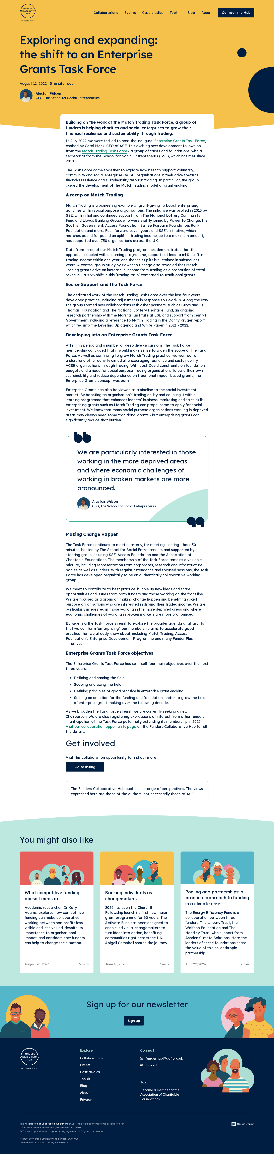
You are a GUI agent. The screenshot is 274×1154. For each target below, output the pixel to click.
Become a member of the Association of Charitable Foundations (160, 1094)
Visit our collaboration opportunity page (101, 726)
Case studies (152, 12)
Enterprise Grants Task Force (179, 141)
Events (130, 12)
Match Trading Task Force (104, 151)
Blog (191, 12)
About (206, 12)
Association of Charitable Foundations (46, 1123)
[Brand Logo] (28, 12)
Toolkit (175, 12)
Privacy (86, 1099)
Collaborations (105, 12)
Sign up (134, 1020)
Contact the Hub (236, 12)
